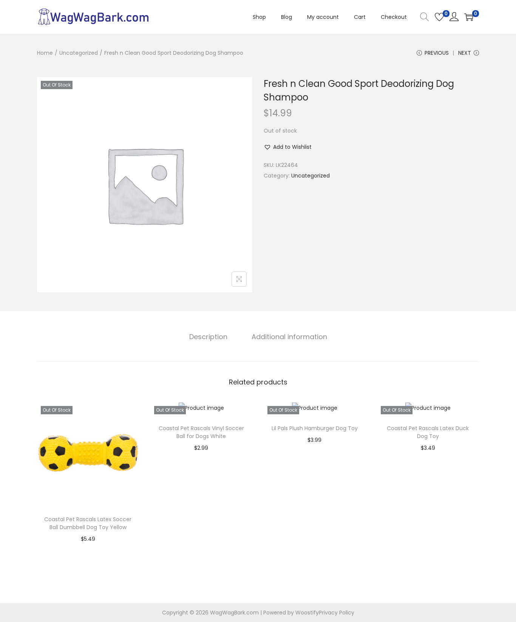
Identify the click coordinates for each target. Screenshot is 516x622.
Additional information (289, 336)
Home (45, 53)
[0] (439, 17)
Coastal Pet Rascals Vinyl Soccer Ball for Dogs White (201, 432)
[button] (288, 147)
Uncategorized (78, 53)
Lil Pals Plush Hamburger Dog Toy (315, 428)
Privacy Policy (336, 612)
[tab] (208, 337)
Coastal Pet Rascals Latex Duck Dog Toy (428, 432)
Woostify (307, 612)
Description (208, 336)
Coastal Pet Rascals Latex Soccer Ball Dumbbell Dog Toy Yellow (87, 523)
